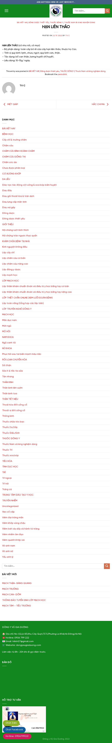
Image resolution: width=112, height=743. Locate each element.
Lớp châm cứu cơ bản (13, 258)
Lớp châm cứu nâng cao (15, 264)
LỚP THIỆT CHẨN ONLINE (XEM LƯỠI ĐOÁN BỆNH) (27, 297)
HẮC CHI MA (98, 104)
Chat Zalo (11, 723)
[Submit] (107, 10)
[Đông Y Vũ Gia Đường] (56, 11)
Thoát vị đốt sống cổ (13, 410)
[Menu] (6, 10)
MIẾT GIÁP (12, 104)
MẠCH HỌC (8, 314)
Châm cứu (7, 145)
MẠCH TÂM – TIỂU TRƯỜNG (16, 606)
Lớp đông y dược (11, 269)
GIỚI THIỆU (7, 224)
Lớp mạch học (9, 275)
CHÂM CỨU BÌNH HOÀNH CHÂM (18, 151)
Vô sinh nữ (7, 551)
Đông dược (8, 213)
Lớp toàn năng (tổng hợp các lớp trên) (23, 303)
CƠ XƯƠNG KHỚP (11, 173)
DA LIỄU (6, 179)
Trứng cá (7, 489)
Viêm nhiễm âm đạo (12, 534)
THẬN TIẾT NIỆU (10, 399)
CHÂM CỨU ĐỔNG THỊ (14, 157)
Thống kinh (8, 416)
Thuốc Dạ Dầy (10, 427)
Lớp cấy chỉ (8, 252)
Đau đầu (7, 190)
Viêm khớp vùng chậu (13, 523)
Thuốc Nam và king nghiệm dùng (79, 23)
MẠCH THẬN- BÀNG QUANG (17, 583)
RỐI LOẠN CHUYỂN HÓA (14, 359)
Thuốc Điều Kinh (11, 433)
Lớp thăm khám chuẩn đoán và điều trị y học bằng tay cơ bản (35, 286)
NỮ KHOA (7, 348)
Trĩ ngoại (7, 478)
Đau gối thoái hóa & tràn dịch (18, 196)
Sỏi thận (6, 365)
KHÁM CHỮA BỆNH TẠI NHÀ (16, 241)
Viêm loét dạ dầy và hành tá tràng (20, 529)
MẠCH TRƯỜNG (10, 589)
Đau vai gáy (8, 207)
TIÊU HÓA (7, 461)
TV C (67, 36)
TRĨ (4, 472)
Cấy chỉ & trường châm (14, 140)
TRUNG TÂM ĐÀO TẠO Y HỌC (18, 495)
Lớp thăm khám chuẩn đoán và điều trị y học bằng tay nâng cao (37, 292)
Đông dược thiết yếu (39, 23)
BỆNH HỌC (7, 134)
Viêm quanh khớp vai (13, 540)
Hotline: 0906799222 (17, 736)
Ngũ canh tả (8, 342)
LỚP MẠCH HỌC (10, 281)
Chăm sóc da (9, 162)
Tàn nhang (8, 376)
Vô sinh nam (8, 546)
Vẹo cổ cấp (8, 512)
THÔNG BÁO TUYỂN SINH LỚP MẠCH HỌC (24, 600)
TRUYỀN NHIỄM (9, 500)
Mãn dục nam (9, 320)
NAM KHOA (8, 337)
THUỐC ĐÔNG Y (56, 23)
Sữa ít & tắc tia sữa (12, 371)
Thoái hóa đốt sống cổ (14, 405)
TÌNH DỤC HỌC (10, 466)
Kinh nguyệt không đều (14, 247)
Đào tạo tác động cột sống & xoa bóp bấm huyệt (29, 185)
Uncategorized (10, 506)
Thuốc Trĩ (7, 450)
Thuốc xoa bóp (10, 455)
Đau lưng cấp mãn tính (14, 202)
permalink (62, 74)
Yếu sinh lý (7, 557)
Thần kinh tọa (9, 393)
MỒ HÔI (6, 331)
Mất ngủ (6, 326)
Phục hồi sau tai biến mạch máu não (21, 354)
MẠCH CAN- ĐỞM (11, 594)
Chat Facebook (14, 730)
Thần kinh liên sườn (12, 388)
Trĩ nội (5, 483)
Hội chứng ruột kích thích (15, 230)
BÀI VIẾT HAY (22, 23)
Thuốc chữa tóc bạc (13, 422)
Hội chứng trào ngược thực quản (19, 235)
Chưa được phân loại (13, 168)
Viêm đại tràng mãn (12, 517)
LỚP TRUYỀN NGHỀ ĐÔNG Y (17, 309)
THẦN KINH (7, 382)
